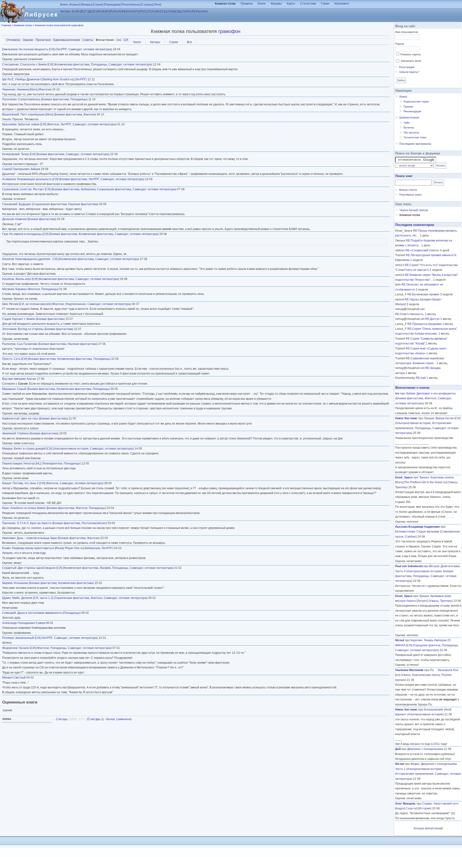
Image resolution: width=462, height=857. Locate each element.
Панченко (8, 523)
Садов (6, 319)
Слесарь (62, 719)
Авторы (155, 42)
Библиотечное (409, 117)
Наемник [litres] (27, 89)
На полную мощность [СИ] (37, 49)
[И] (107, 11)
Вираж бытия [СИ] (448, 418)
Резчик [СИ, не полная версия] (30, 304)
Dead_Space (404, 477)
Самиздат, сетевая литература (89, 49)
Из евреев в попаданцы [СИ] (28, 234)
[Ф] (157, 11)
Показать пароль (410, 54)
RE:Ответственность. (409, 314)
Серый (21, 389)
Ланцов (429, 418)
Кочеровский (10, 154)
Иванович (8, 538)
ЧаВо (407, 122)
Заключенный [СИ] (27, 638)
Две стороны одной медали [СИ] (40, 568)
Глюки (325, 3)
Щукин (6, 598)
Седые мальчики (428, 531)
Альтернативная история (71, 448)
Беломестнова (405, 531)
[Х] (161, 11)
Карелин (416, 640)
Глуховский (9, 204)
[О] (132, 11)
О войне (410, 536)
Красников (9, 124)
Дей (398, 749)
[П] (136, 11)
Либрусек (41, 14)
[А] (73, 11)
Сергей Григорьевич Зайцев (21, 169)
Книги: (64, 4)
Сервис (427, 803)
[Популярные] (130, 4)
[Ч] (170, 11)
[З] (102, 11)
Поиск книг (403, 176)
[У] (153, 11)
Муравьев (8, 389)
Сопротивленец (29, 99)
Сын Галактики (27, 344)
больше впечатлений (428, 828)
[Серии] (98, 4)
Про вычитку (411, 132)
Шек (5, 304)
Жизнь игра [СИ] (26, 279)
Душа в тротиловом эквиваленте (39, 613)
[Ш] (174, 11)
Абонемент (342, 3)
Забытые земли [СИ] (32, 124)
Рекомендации (412, 111)
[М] (123, 11)
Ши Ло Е (7, 79)
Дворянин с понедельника (425, 749)
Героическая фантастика (72, 598)
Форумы (276, 3)
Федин (415, 764)
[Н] (128, 11)
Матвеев (8, 289)
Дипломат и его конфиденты (436, 393)
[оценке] (196, 710)
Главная (6, 25)
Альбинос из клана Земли (27, 508)
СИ (126, 40)
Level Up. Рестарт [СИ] (35, 189)
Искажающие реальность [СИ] (37, 179)
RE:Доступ (432, 319)
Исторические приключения (414, 773)
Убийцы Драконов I (28, 79)
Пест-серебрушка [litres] (36, 114)
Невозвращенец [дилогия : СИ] (36, 259)
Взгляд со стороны (31, 329)
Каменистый (10, 418)
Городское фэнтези (427, 645)
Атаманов (9, 179)
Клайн (6, 548)
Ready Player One (68, 548)
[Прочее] (201, 11)
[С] (145, 11)
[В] (81, 11)
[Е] (94, 11)
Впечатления (105, 40)
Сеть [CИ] (20, 359)
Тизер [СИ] (28, 154)
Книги (137, 42)
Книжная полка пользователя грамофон (59, 25)
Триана (424, 477)
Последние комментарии (414, 225)
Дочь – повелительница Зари (37, 538)
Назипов (8, 259)
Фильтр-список (408, 189)
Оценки (28, 40)
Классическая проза (426, 675)
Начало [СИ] (27, 648)
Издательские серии (416, 101)
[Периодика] (112, 4)
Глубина (23, 433)
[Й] (111, 11)
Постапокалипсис (94, 523)
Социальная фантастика (114, 189)
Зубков (410, 393)
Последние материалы (415, 144)
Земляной (9, 433)
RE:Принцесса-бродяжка (424, 324)
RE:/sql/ (421, 378)
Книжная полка (225, 3)
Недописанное (75, 304)
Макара (7, 448)
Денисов (8, 219)
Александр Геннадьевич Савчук (23, 623)
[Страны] (147, 4)
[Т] (149, 11)
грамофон (229, 31)
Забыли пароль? (409, 71)
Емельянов (9, 49)
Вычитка (409, 127)
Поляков (8, 638)
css (119, 40)
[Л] (119, 11)
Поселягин (9, 99)
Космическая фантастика (72, 64)
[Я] (193, 11)
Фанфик (105, 568)
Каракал (21, 289)
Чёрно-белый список (413, 210)
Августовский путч (446, 803)
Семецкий (9, 613)
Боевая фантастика (55, 99)
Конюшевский (433, 709)
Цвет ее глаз (29, 418)
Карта (291, 3)
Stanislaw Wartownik (409, 670)
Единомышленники (66, 40)
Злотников (9, 329)
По (433, 670)
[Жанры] (86, 4)
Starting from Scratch (56, 79)
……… (450, 516)
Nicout (399, 640)
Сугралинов (10, 189)
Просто (7, 359)
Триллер (401, 487)
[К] (115, 11)
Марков (7, 583)
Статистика (308, 3)
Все (189, 42)
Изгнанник (21, 583)
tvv (397, 393)
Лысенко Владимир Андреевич (417, 526)
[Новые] (74, 4)
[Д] (89, 11)
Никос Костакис (406, 418)
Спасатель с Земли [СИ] (36, 64)
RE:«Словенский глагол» (422, 250)
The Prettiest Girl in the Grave (423, 482)
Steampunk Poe (447, 670)
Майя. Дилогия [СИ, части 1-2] (32, 598)
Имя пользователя (406, 32)
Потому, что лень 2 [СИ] (29, 483)
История (424, 808)
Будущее (25, 204)
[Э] (184, 11)
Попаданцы (99, 64)
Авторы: (65, 11)
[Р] (140, 11)
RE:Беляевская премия (423, 294)
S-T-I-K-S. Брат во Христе (34, 523)
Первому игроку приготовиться (33, 548)
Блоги (262, 3)
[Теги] (157, 4)
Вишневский (10, 114)
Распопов (8, 344)
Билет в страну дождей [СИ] (33, 448)
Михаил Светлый (14, 677)
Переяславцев (12, 463)
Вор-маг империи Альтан (19, 379)
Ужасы (452, 482)
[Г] (85, 11)
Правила (247, 3)
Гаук (5, 234)
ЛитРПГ (61, 49)
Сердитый (9, 568)
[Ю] (188, 11)
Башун (6, 483)
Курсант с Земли (23, 319)
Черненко (8, 89)
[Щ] (179, 11)
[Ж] (98, 11)
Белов (110, 719)
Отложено (13, 40)
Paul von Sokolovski (409, 566)
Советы (88, 40)
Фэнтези (45, 89)
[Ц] (165, 11)
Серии (173, 42)
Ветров (434, 566)
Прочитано (43, 40)
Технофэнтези (52, 463)
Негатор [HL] (32, 463)
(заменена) (124, 719)
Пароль (399, 43)
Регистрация (406, 67)
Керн (5, 508)
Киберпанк (88, 189)
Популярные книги (410, 194)
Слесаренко (10, 64)
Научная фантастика (82, 204)
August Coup (404, 808)
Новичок (20, 219)
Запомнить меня (411, 60)
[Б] (77, 11)
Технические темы (415, 137)
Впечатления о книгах (412, 387)
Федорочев (9, 648)
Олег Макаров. (405, 803)
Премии (408, 106)
